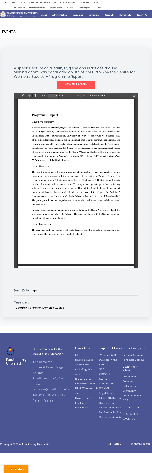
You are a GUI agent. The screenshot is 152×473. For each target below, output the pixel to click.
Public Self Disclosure (67, 2)
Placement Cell (19, 8)
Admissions (94, 15)
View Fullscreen (76, 84)
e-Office (70, 8)
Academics (78, 15)
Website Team (140, 443)
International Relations (37, 8)
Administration (59, 15)
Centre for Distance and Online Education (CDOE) (38, 2)
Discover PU (142, 15)
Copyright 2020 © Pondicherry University (24, 444)
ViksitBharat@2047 (84, 8)
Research (109, 15)
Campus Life (125, 15)
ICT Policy (114, 443)
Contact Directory (56, 8)
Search (98, 8)
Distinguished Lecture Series (90, 2)
